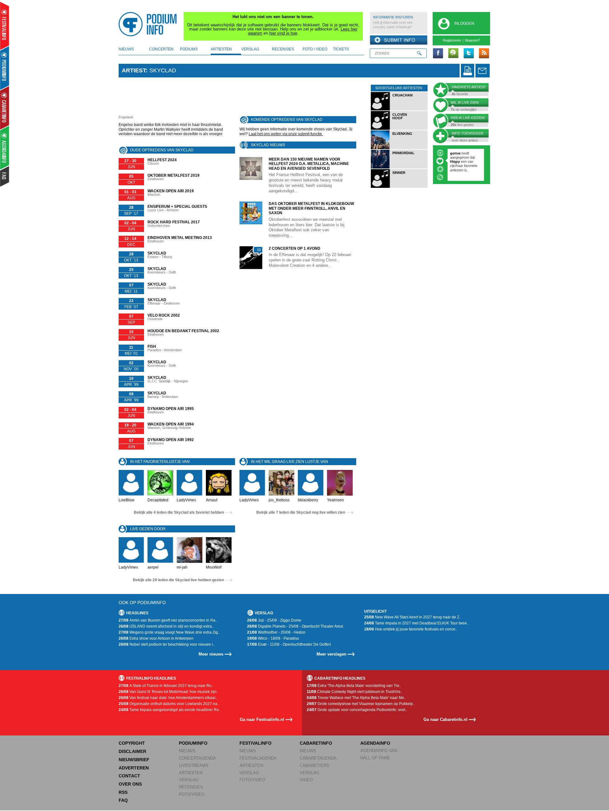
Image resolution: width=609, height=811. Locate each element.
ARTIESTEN (190, 772)
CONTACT (129, 775)
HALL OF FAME (375, 757)
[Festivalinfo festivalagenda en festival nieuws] (4, 26)
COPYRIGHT (132, 743)
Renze (455, 153)
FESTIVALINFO (255, 743)
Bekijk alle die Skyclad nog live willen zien (300, 512)
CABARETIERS (314, 765)
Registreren (452, 40)
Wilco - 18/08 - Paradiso (273, 638)
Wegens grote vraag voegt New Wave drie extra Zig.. (169, 632)
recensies (283, 49)
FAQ (123, 800)
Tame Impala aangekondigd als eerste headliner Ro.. (170, 710)
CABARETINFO (316, 743)
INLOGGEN (464, 23)
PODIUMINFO (193, 743)
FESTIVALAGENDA (258, 758)
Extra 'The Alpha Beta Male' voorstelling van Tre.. (354, 686)
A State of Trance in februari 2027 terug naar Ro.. (166, 686)
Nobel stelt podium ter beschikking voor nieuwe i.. (167, 644)
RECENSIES (191, 787)
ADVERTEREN (134, 767)
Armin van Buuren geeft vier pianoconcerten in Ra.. (168, 620)
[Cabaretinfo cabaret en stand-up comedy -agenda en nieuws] (4, 107)
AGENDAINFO (375, 743)
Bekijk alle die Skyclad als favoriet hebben (179, 512)
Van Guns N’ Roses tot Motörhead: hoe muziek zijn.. (169, 692)
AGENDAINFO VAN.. (380, 750)
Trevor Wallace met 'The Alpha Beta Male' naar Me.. (356, 698)
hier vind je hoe (283, 33)
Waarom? (472, 40)
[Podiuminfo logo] (149, 24)
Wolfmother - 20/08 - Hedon (276, 632)
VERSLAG (189, 779)
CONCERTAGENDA (197, 758)
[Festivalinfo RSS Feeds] (483, 53)
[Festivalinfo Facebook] (438, 53)
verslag (250, 49)
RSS (123, 792)
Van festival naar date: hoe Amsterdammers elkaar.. (168, 698)
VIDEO (306, 779)
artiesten (221, 49)
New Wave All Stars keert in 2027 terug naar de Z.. (412, 617)
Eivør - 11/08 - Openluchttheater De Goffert (289, 644)
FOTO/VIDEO (192, 794)
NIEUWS (187, 750)
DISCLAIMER (132, 751)
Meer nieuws (211, 654)
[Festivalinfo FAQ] (5, 176)
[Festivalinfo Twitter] (468, 53)
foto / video (315, 49)
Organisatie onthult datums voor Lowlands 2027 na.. (169, 704)
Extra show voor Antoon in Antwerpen (156, 638)
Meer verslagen (331, 654)
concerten (161, 49)
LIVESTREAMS (193, 765)
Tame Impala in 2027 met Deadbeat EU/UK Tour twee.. (416, 623)
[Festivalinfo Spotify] (453, 53)
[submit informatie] (398, 40)
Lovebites (459, 161)
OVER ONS (130, 784)
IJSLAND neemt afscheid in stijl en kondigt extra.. (166, 626)
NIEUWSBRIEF (134, 759)
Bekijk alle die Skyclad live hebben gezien (178, 580)
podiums (189, 49)
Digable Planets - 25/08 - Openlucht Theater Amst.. (296, 626)
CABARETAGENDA (318, 758)
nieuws (126, 49)
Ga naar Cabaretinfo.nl (445, 719)
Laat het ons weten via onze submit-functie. (286, 134)
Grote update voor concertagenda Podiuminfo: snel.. (357, 710)
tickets (341, 49)
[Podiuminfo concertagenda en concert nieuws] (5, 68)
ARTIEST (134, 70)
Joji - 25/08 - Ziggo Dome (274, 620)
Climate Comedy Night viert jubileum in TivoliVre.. (355, 692)
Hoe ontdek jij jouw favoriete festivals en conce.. (410, 629)
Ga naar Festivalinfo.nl (262, 719)
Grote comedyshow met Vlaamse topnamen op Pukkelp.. (361, 704)
